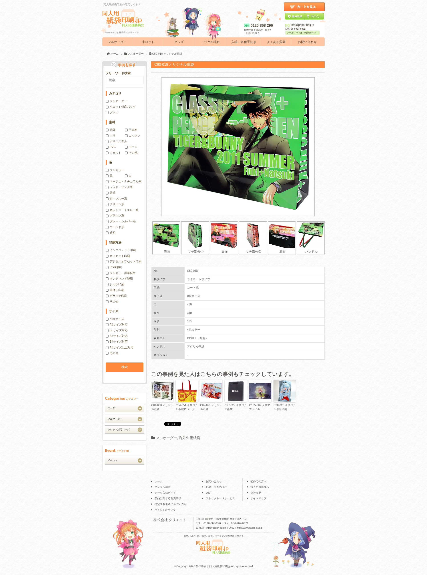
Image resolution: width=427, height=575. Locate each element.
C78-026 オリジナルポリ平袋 (285, 407)
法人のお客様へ (259, 487)
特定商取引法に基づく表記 (171, 504)
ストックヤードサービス (220, 498)
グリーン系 (117, 204)
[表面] (166, 235)
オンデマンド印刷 (121, 278)
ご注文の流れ (210, 42)
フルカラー (117, 170)
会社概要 (255, 492)
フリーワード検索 (118, 73)
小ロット (148, 42)
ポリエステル (118, 141)
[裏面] (224, 235)
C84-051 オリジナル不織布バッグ (187, 407)
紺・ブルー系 (118, 198)
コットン (134, 135)
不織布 (133, 129)
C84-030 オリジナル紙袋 (162, 407)
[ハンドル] (311, 235)
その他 (133, 152)
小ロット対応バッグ (123, 106)
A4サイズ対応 (119, 336)
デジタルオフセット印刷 (125, 261)
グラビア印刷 (118, 295)
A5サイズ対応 (119, 324)
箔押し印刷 (117, 290)
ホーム (159, 481)
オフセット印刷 (120, 256)
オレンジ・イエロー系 (124, 210)
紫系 (112, 192)
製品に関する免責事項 (168, 498)
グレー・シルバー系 (123, 221)
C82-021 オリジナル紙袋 (211, 407)
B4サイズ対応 (119, 341)
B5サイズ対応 (119, 330)
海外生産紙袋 (189, 438)
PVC (113, 147)
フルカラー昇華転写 (123, 273)
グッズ (179, 42)
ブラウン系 (117, 215)
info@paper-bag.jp (302, 25)
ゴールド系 (117, 227)
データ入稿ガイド (165, 492)
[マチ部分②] (253, 235)
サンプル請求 (163, 487)
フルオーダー (117, 42)
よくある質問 (276, 42)
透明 (112, 232)
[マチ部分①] (195, 235)
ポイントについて (165, 510)
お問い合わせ (307, 42)
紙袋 (112, 129)
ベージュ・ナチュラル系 (125, 181)
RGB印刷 (116, 267)
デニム (133, 147)
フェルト (115, 152)
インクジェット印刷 (123, 250)
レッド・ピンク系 (121, 187)
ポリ (112, 135)
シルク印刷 (117, 284)
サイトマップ (258, 498)
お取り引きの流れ (216, 487)
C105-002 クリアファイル (259, 407)
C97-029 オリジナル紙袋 (236, 407)
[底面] (282, 235)
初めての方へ (258, 481)
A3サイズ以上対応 (121, 347)
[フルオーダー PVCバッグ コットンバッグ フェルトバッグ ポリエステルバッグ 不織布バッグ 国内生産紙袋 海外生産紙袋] (124, 418)
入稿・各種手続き (243, 42)
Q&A (208, 492)
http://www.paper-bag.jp (249, 527)
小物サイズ (117, 319)
